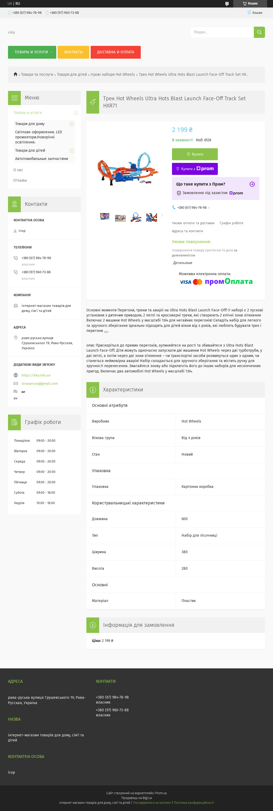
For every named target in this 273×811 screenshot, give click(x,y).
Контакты (73, 52)
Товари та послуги (37, 75)
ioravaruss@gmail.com (40, 384)
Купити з (188, 169)
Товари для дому (30, 124)
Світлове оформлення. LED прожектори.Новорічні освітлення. (38, 137)
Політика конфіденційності (194, 803)
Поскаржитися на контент (152, 803)
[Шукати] (259, 32)
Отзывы (20, 180)
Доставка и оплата (115, 52)
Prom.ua (161, 793)
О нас (18, 170)
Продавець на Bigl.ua (136, 798)
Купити (197, 154)
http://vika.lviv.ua (36, 375)
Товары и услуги (31, 52)
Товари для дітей (72, 75)
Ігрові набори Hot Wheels (113, 75)
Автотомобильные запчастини (41, 159)
